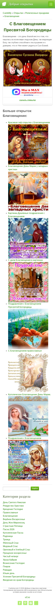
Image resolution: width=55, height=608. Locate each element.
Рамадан (7, 570)
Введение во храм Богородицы (18, 580)
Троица (6, 539)
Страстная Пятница (13, 526)
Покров (6, 566)
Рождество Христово (13, 506)
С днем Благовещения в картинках (25, 260)
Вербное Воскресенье (14, 519)
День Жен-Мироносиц (14, 523)
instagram (31, 603)
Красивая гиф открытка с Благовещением (29, 122)
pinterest (25, 603)
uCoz (27, 597)
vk (36, 603)
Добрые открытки (21, 4)
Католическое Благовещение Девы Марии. (29, 394)
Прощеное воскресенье (15, 553)
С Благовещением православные (25, 351)
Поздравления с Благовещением (24, 438)
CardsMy (7, 13)
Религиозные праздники (37, 13)
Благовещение (12, 16)
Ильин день (8, 573)
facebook (20, 603)
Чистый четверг (10, 556)
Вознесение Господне (14, 563)
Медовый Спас (10, 546)
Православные (10, 512)
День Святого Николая (14, 502)
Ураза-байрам (10, 560)
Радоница (8, 536)
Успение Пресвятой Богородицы (19, 576)
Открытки (18, 13)
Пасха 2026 (8, 529)
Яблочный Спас (11, 543)
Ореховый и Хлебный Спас (16, 549)
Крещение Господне (13, 509)
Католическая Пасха (13, 533)
